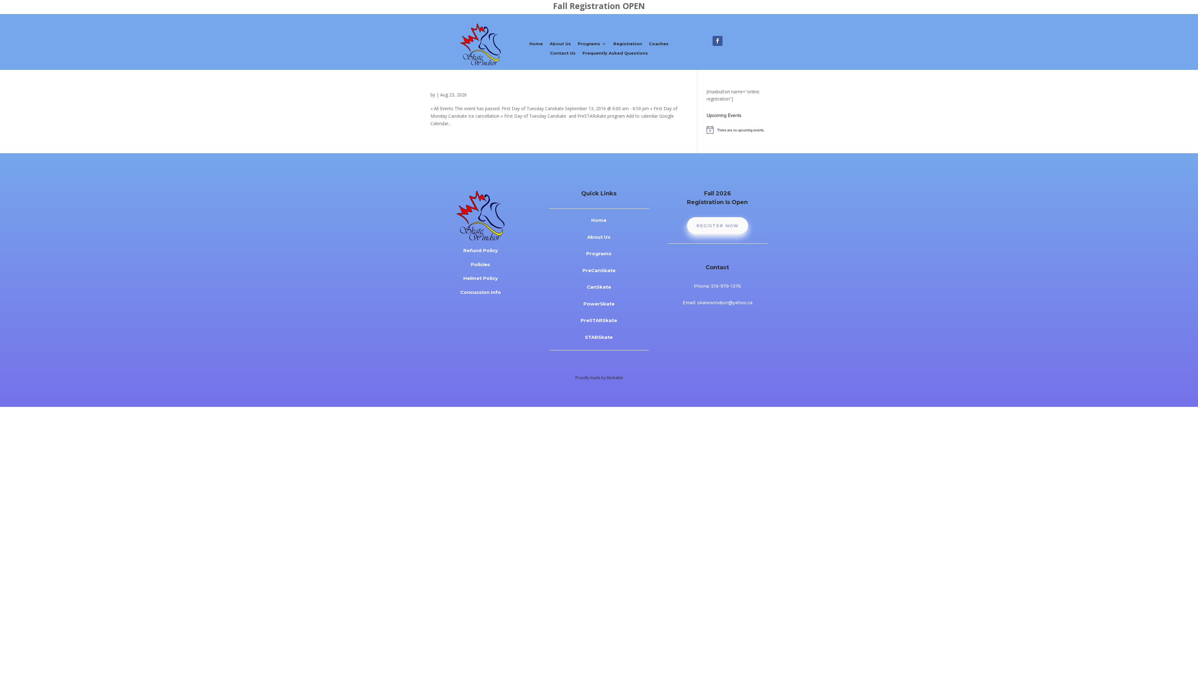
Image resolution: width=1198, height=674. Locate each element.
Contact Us (563, 53)
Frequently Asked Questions (615, 53)
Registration (627, 44)
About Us (560, 44)
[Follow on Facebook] (718, 41)
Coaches (659, 44)
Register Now (717, 225)
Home (536, 44)
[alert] (737, 130)
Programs (589, 44)
